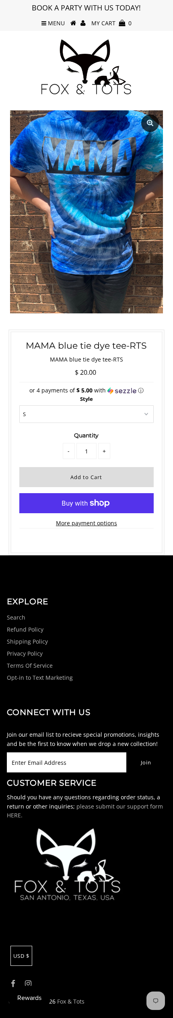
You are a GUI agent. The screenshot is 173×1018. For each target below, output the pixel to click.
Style (86, 398)
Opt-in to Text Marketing (40, 677)
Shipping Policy (27, 641)
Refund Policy (25, 629)
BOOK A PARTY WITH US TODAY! (86, 7)
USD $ (21, 955)
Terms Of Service (30, 665)
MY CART (111, 23)
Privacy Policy (25, 653)
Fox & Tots (70, 1001)
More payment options (86, 523)
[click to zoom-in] (150, 123)
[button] (86, 390)
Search (16, 617)
